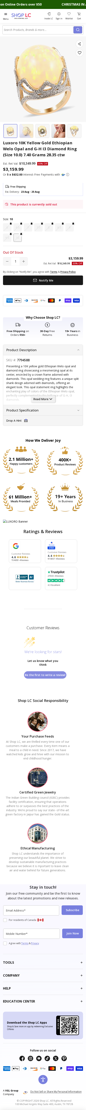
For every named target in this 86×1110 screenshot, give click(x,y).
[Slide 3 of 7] (42, 131)
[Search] (77, 29)
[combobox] (38, 29)
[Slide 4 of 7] (58, 131)
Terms (24, 943)
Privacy (35, 943)
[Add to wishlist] (79, 52)
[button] (67, 174)
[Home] (26, 16)
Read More (40, 399)
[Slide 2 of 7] (26, 131)
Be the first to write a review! (45, 675)
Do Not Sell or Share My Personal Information (56, 1091)
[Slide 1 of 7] (10, 131)
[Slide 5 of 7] (74, 131)
